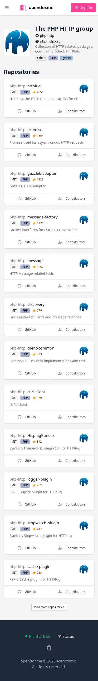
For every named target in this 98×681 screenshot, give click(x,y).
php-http (17, 86)
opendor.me (31, 661)
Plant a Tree (39, 636)
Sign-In (86, 7)
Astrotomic (67, 661)
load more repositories (49, 607)
